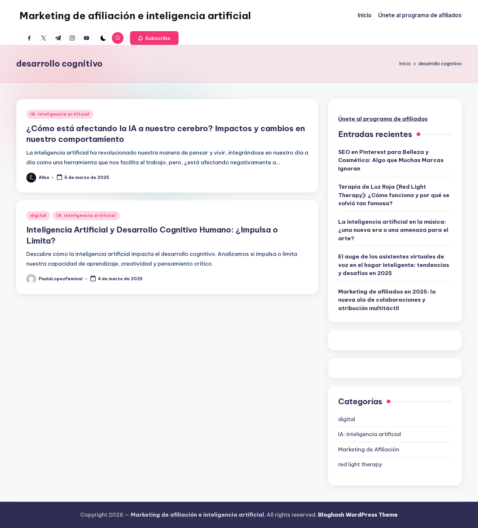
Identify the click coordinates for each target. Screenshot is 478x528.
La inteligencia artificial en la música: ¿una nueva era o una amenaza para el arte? (393, 230)
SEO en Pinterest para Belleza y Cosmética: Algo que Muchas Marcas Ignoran (391, 160)
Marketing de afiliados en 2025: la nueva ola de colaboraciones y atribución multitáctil (387, 300)
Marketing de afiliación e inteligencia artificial (135, 15)
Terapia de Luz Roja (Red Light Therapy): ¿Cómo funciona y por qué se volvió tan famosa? (393, 195)
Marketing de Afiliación (368, 449)
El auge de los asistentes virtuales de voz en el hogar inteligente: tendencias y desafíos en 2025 (393, 265)
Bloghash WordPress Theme (358, 514)
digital (38, 215)
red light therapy (360, 464)
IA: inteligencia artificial (59, 114)
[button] (154, 38)
